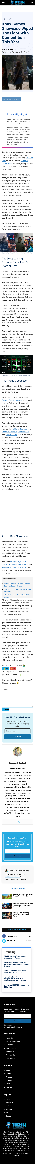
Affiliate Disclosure (12, 1048)
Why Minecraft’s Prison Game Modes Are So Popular (23, 895)
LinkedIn (9, 1080)
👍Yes (5, 668)
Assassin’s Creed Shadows (14, 567)
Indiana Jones (24, 429)
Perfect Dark (23, 431)
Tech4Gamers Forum (12, 877)
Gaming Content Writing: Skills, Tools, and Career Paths (21, 914)
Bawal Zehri (8, 49)
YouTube (9, 1087)
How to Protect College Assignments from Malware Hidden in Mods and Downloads (15, 979)
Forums (8, 1074)
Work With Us (11, 1051)
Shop (8, 1070)
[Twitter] (14, 105)
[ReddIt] (23, 105)
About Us (9, 1038)
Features (9, 1106)
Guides (8, 1116)
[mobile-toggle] (3, 2)
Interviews (9, 1102)
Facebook (9, 1077)
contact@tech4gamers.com (13, 1027)
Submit (6, 710)
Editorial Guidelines (13, 1041)
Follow (28, 941)
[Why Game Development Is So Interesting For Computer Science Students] (7, 906)
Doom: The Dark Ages (12, 400)
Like (30, 936)
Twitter (8, 1084)
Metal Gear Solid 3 (19, 564)
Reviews (9, 1109)
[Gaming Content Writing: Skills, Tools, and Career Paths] (7, 915)
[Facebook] (10, 105)
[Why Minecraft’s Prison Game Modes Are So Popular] (7, 896)
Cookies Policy (11, 1058)
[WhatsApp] (19, 105)
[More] (28, 105)
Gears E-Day (11, 434)
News (8, 1099)
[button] (32, 2)
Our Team (9, 1045)
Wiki (7, 1113)
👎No (12, 668)
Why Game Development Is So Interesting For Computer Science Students (23, 905)
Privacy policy (11, 1055)
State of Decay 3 (9, 431)
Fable (14, 429)
